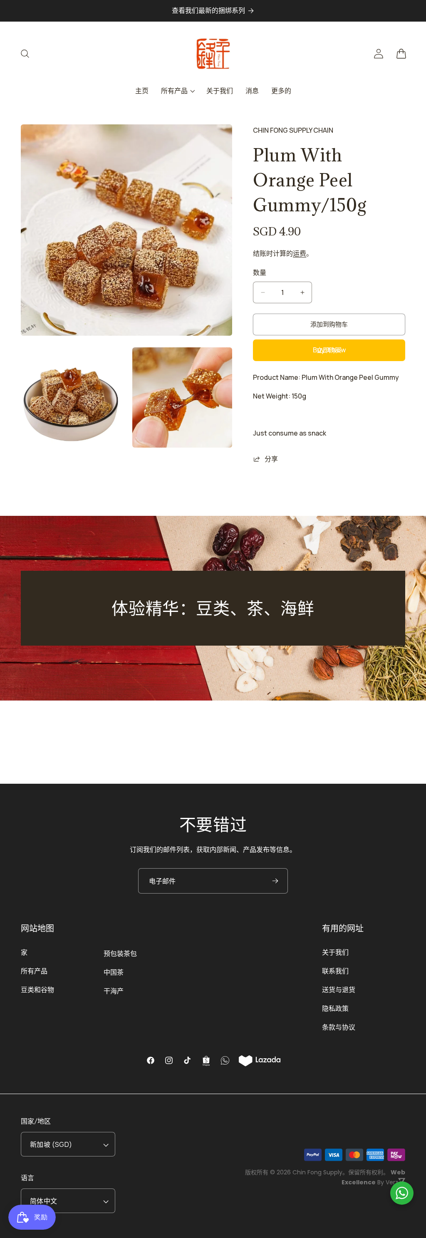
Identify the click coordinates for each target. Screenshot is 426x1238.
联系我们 (335, 971)
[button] (30, 54)
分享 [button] (271, 458)
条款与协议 (338, 1027)
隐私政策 (335, 1008)
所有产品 (34, 971)
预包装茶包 (120, 953)
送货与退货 (338, 989)
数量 (259, 272)
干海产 (114, 990)
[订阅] (275, 881)
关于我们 (335, 952)
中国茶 (114, 972)
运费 (299, 253)
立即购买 (329, 350)
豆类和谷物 (37, 989)
